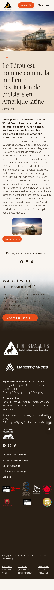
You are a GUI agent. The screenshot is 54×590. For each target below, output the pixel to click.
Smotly (9, 558)
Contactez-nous (12, 239)
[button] (44, 5)
